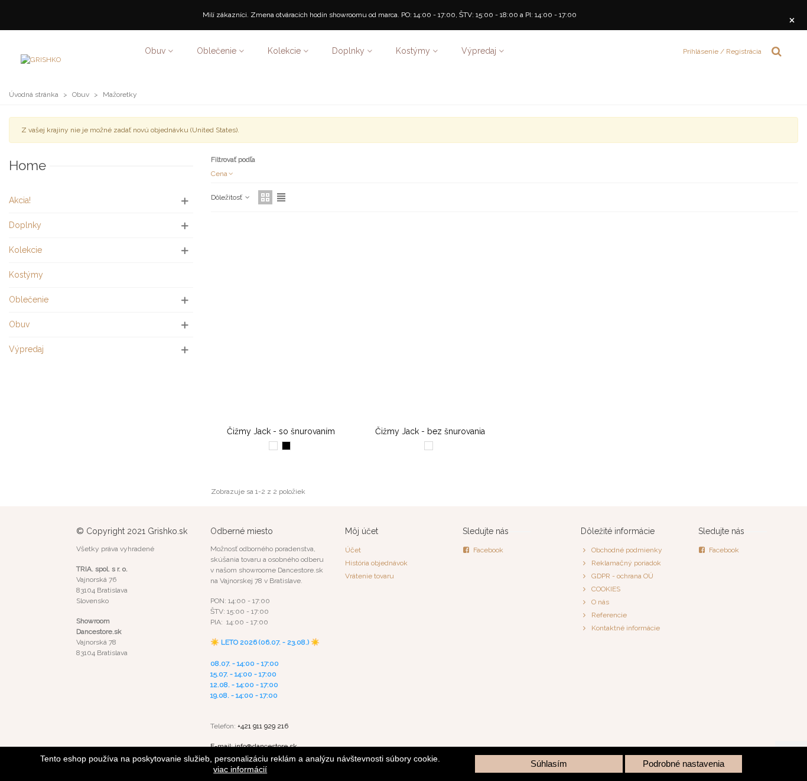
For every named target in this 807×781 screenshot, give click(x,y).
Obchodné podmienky (626, 550)
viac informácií (240, 769)
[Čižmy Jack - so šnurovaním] (281, 321)
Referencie (609, 615)
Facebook (488, 550)
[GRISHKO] (77, 51)
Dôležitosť (227, 197)
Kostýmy (413, 51)
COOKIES (605, 589)
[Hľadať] (776, 50)
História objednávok (376, 563)
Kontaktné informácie (625, 628)
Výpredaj (478, 51)
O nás (600, 602)
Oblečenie (216, 51)
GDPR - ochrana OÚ (622, 576)
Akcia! (20, 200)
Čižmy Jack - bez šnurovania (430, 431)
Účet (353, 550)
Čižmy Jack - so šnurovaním (281, 431)
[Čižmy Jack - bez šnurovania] (430, 321)
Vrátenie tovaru (369, 576)
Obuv (155, 51)
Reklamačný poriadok (626, 563)
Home (27, 165)
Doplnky (348, 51)
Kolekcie (284, 51)
